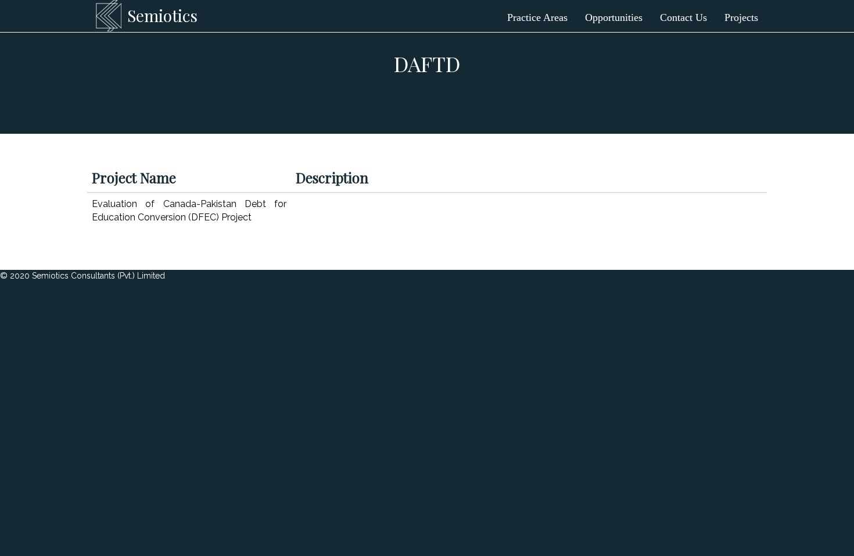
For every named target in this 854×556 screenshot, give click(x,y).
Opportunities (614, 17)
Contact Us (683, 17)
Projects (741, 17)
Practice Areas (537, 17)
